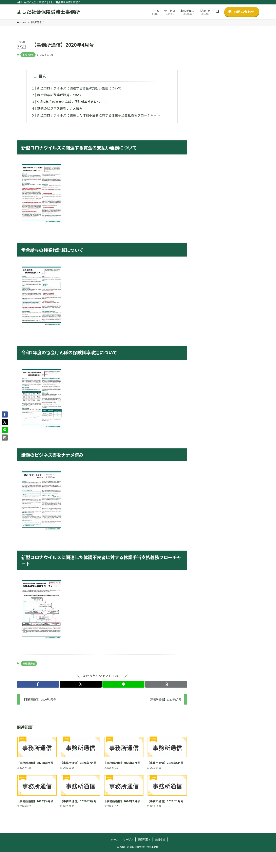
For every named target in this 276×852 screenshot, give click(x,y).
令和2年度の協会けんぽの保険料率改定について (72, 101)
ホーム (115, 839)
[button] (38, 684)
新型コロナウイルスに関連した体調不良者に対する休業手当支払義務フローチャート (98, 115)
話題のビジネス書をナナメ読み (59, 108)
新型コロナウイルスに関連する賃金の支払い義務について (79, 88)
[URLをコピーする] (166, 684)
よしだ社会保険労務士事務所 (48, 11)
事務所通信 (28, 54)
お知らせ (160, 839)
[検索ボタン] (217, 11)
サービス (128, 839)
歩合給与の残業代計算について (59, 94)
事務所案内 (144, 839)
